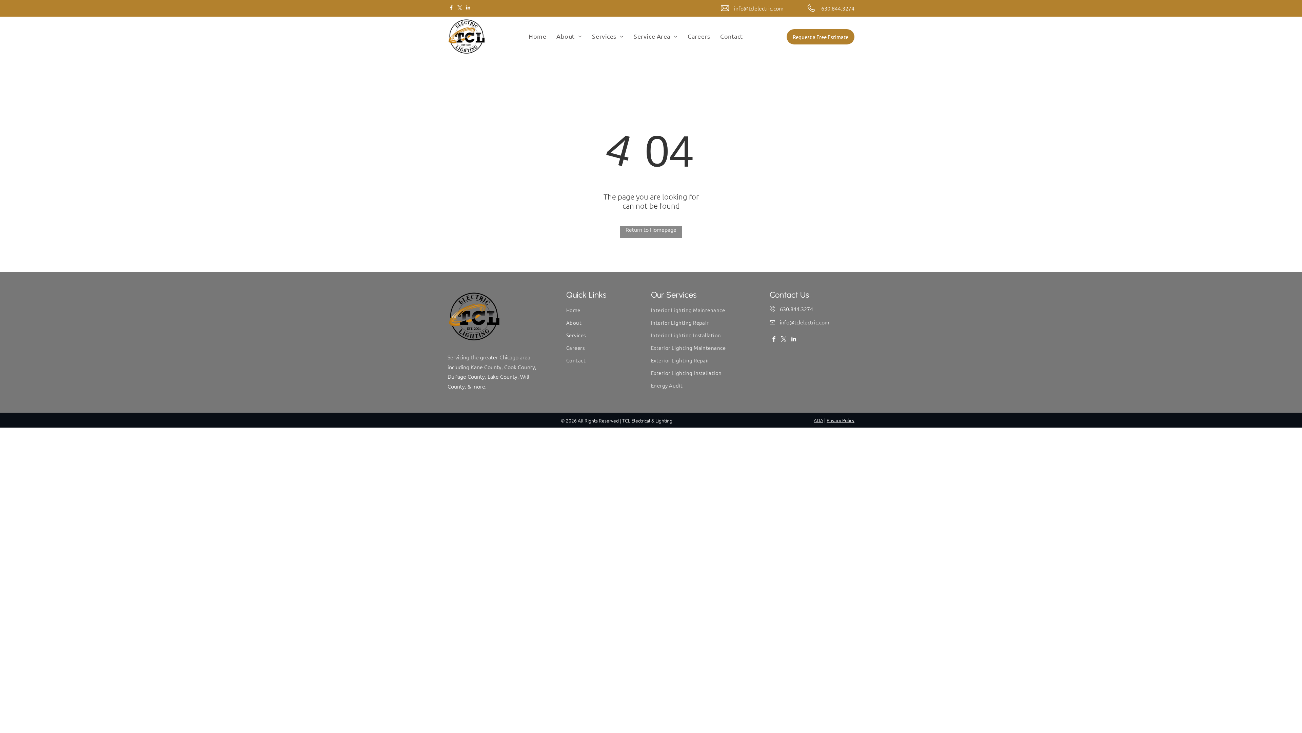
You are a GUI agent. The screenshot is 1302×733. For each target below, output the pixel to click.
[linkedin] (468, 8)
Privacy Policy (840, 420)
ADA (818, 420)
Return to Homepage (651, 229)
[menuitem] (537, 36)
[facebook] (451, 8)
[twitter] (459, 8)
